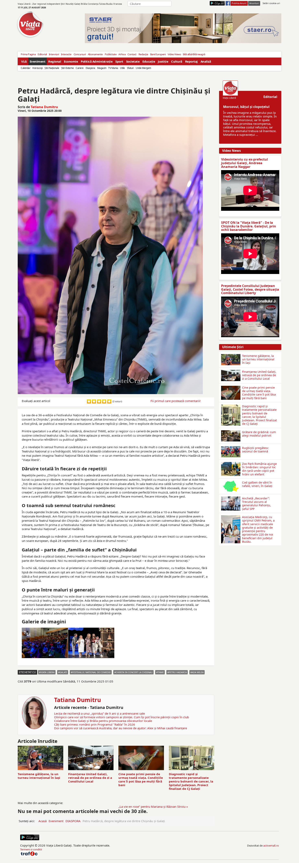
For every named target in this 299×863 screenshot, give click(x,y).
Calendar (25, 68)
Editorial (42, 54)
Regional (54, 61)
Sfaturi (130, 68)
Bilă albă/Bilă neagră (194, 54)
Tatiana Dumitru (44, 107)
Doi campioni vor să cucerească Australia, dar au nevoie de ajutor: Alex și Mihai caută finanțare (120, 728)
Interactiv (66, 54)
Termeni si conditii (31, 849)
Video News (174, 54)
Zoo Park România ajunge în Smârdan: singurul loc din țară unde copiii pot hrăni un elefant (259, 469)
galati (63, 672)
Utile (122, 68)
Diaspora (90, 68)
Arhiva (121, 54)
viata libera (47, 672)
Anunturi (254, 3)
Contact (132, 54)
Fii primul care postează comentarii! (176, 401)
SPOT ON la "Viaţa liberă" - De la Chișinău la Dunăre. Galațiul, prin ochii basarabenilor (248, 226)
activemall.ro (271, 845)
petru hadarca (178, 672)
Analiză (206, 61)
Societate (133, 61)
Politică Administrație (96, 61)
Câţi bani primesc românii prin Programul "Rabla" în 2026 (94, 724)
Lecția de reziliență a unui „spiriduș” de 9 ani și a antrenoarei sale (99, 713)
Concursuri (80, 54)
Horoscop (37, 68)
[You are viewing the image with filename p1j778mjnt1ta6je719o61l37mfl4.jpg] (45, 643)
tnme (161, 672)
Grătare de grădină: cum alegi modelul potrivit (259, 433)
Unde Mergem (143, 68)
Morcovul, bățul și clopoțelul (246, 106)
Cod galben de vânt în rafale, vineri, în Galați (257, 484)
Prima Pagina (28, 54)
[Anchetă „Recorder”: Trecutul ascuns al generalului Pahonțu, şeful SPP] (231, 498)
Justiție (163, 61)
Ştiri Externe (67, 68)
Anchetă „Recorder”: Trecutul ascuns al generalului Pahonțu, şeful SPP (256, 503)
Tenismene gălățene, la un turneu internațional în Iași (39, 776)
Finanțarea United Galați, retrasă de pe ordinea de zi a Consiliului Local (90, 777)
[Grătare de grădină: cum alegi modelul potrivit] (231, 432)
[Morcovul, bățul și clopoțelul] (230, 88)
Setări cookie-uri (271, 3)
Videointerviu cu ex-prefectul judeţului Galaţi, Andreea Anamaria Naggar (244, 163)
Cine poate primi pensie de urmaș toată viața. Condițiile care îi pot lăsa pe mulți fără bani (140, 779)
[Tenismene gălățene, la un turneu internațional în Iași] (231, 355)
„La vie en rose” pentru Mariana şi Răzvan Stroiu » (153, 806)
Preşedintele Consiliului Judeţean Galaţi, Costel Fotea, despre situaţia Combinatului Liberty (250, 289)
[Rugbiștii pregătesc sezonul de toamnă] (231, 447)
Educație (148, 61)
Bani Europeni (158, 54)
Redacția (143, 54)
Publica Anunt (239, 3)
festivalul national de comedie (91, 672)
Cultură (176, 61)
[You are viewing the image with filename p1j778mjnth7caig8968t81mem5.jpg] (91, 643)
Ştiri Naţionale (52, 68)
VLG (24, 61)
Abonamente (95, 54)
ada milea (198, 672)
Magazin (101, 68)
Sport (119, 61)
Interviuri (54, 54)
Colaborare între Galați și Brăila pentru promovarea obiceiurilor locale (103, 721)
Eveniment (38, 61)
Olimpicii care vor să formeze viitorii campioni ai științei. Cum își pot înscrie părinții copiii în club (121, 717)
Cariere (80, 68)
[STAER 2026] (183, 28)
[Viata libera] (217, 3)
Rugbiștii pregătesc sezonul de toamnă (255, 449)
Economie (71, 61)
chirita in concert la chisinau (134, 672)
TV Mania (113, 68)
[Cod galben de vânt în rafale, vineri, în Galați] (231, 482)
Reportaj (191, 61)
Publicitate (111, 54)
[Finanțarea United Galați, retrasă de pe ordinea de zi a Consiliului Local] (231, 371)
